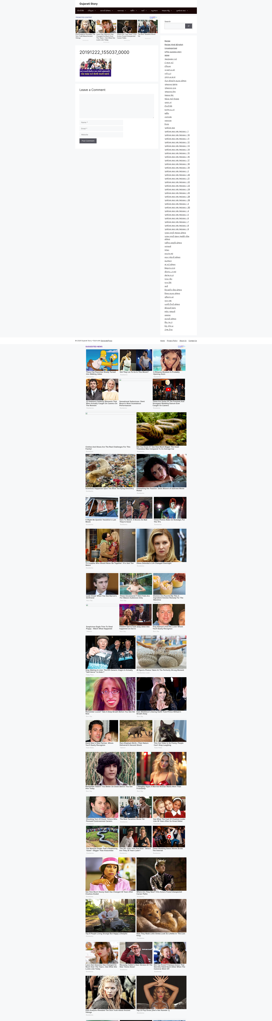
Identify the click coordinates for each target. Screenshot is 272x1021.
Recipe (167, 41)
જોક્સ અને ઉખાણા (172, 99)
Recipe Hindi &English (174, 45)
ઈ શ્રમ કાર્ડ (169, 63)
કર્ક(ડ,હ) (168, 73)
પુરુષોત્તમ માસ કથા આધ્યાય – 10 (177, 135)
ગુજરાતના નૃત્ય (170, 88)
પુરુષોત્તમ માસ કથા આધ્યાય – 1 (176, 131)
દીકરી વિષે (80, 11)
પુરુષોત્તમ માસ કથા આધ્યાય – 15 (177, 153)
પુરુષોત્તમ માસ (181, 11)
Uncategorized (171, 48)
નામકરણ (120, 11)
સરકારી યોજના (105, 11)
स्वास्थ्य (167, 55)
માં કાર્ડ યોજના (170, 264)
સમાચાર (168, 315)
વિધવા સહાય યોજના (172, 293)
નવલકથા (168, 117)
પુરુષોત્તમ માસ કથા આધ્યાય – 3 (177, 204)
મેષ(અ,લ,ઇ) (169, 275)
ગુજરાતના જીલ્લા (171, 84)
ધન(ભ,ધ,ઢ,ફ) (170, 110)
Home (162, 341)
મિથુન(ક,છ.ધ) (170, 268)
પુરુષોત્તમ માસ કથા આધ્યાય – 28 (177, 197)
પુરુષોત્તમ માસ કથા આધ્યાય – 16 (177, 157)
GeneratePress (106, 341)
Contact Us (193, 341)
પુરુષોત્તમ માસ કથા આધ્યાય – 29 (177, 200)
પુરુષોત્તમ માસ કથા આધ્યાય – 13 (177, 146)
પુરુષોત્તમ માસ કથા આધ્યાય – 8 (177, 225)
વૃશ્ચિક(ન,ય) (169, 297)
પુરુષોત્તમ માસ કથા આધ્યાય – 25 (177, 193)
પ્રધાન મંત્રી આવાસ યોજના (175, 233)
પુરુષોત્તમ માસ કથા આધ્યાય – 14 (177, 149)
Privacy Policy (172, 341)
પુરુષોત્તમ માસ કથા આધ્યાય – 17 (177, 160)
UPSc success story (173, 52)
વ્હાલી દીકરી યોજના (172, 304)
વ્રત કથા (168, 301)
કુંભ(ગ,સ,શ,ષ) (170, 77)
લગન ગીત (168, 279)
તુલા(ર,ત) (168, 102)
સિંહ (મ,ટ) (168, 322)
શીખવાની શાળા (170, 308)
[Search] (188, 26)
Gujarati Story (88, 3)
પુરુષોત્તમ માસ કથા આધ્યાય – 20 (177, 175)
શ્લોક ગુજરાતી (170, 311)
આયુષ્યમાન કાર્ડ (171, 59)
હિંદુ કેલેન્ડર (169, 326)
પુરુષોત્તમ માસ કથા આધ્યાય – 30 (177, 207)
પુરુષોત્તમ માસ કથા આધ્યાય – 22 (177, 182)
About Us (183, 341)
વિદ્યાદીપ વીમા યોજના (173, 290)
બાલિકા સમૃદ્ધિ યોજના (173, 243)
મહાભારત (154, 11)
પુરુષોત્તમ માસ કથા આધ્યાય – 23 (177, 186)
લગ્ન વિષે (168, 283)
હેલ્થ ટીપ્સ (169, 330)
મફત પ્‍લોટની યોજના (172, 257)
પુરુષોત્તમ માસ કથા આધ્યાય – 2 (177, 171)
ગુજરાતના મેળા (170, 92)
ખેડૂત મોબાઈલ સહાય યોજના (175, 81)
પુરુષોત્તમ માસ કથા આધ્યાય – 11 (177, 139)
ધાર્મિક (132, 11)
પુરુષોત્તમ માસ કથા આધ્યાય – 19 (177, 168)
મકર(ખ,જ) (169, 254)
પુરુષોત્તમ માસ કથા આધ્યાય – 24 (177, 189)
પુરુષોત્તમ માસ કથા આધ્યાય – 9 (177, 229)
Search (168, 21)
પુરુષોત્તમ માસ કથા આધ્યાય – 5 (177, 215)
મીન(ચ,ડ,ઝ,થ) (170, 272)
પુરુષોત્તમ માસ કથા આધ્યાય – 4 (177, 211)
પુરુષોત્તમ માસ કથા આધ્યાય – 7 (177, 222)
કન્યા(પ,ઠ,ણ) (170, 70)
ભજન (167, 250)
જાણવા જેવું (165, 11)
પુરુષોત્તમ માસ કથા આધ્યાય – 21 (177, 178)
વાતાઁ (142, 11)
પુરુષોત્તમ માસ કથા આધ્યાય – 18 (177, 164)
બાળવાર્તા (168, 246)
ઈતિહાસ (90, 11)
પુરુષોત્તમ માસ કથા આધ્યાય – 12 (177, 142)
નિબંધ (167, 124)
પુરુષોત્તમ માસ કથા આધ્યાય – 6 (177, 218)
